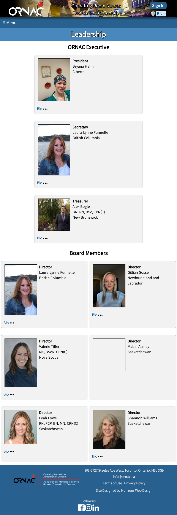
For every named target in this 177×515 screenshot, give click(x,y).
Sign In (158, 5)
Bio (40, 108)
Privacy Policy (134, 483)
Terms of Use (112, 483)
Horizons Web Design (136, 490)
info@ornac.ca (124, 476)
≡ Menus (10, 22)
